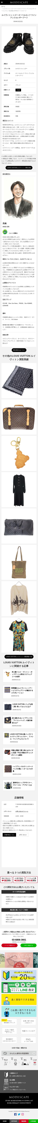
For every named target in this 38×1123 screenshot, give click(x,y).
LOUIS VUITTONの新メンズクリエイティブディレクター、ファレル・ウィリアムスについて (21, 736)
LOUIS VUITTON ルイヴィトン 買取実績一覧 (19, 656)
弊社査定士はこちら (19, 350)
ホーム (3, 6)
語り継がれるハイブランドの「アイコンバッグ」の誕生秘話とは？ (22, 720)
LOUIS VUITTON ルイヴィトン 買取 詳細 (19, 167)
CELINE (5, 303)
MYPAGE (14, 1121)
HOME (5, 1121)
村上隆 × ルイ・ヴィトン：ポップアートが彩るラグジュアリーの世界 (22, 674)
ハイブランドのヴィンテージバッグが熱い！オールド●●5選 (23, 769)
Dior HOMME (28, 303)
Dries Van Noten (13, 303)
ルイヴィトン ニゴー (21, 68)
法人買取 (12, 1080)
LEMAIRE (5, 305)
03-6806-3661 (19, 939)
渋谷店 (17, 106)
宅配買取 (23, 1121)
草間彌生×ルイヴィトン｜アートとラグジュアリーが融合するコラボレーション (22, 690)
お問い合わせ (23, 835)
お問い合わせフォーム (21, 811)
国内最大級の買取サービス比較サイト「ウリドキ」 (17, 325)
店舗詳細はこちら (9, 835)
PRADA (21, 303)
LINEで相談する (28, 945)
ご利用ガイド (14, 1073)
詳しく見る (19, 383)
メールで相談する (9, 945)
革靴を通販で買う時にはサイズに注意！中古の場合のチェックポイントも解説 (22, 752)
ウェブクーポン (14, 1087)
